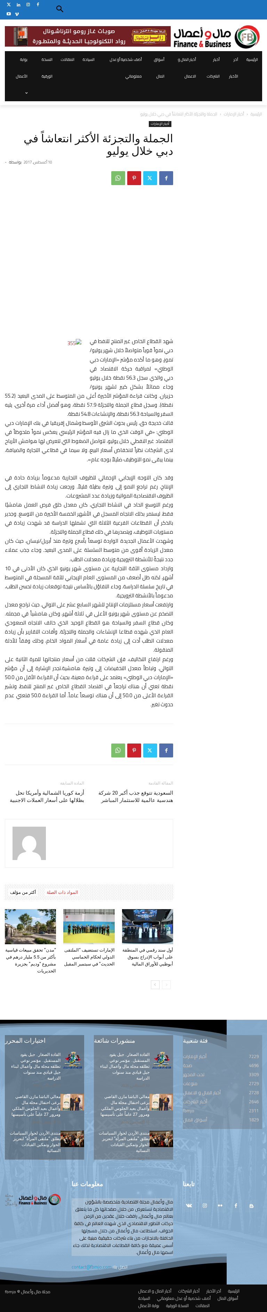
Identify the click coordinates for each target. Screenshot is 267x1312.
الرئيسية (256, 114)
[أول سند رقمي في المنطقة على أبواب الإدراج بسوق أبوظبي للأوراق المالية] (147, 926)
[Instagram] (28, 5)
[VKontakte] (189, 1206)
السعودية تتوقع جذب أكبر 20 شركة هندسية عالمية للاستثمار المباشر (135, 796)
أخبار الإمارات (234, 114)
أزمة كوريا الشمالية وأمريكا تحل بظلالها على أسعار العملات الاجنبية (47, 796)
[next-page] (155, 984)
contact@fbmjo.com (92, 1267)
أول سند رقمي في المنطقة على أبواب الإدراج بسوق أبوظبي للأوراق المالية (147, 957)
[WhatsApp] (118, 178)
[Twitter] (9, 5)
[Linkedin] (19, 5)
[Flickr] (220, 1206)
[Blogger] (251, 1206)
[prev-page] (166, 984)
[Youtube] (9, 14)
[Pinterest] (134, 178)
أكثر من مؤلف (23, 892)
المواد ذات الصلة (62, 892)
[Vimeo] (17, 14)
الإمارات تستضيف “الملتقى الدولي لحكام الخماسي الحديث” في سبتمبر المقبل (89, 957)
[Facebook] (38, 5)
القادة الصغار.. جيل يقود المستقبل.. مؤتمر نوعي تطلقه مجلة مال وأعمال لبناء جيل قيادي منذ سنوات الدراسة (35, 1066)
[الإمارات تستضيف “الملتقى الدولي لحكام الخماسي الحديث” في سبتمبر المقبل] (88, 926)
